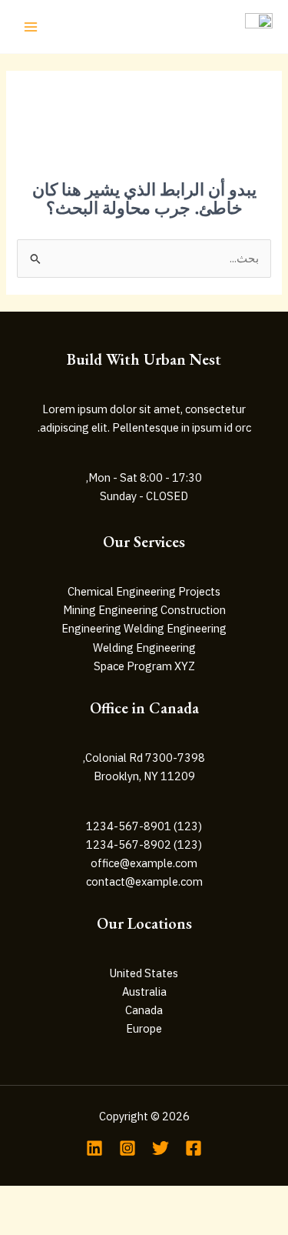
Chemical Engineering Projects (144, 591)
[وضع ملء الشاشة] (182, 1198)
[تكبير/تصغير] (253, 1198)
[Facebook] (193, 1148)
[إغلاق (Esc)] (39, 1198)
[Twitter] (160, 1148)
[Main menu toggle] (30, 26)
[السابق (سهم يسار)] (253, 1223)
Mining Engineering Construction (144, 609)
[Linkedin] (94, 1148)
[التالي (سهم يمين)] (182, 1223)
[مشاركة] (110, 1198)
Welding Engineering (144, 647)
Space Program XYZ (144, 666)
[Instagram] (127, 1148)
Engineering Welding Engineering (144, 628)
